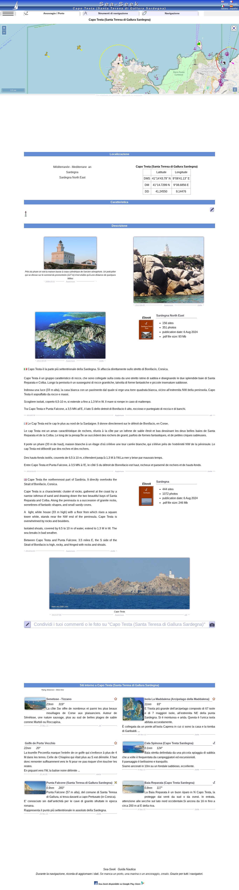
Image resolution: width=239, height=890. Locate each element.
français (233, 4)
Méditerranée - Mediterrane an (72, 166)
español (234, 8)
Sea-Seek (119, 4)
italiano (224, 8)
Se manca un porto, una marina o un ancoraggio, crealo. (134, 873)
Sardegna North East (72, 177)
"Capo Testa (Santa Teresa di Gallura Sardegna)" (119, 624)
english (224, 4)
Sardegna (72, 172)
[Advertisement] (119, 122)
